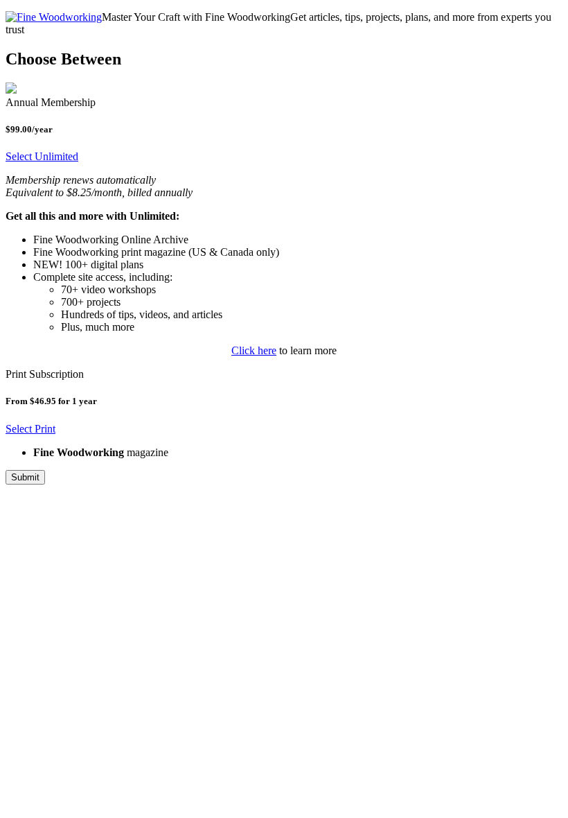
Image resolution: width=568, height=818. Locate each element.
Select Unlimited (42, 156)
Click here (253, 350)
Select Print (30, 429)
